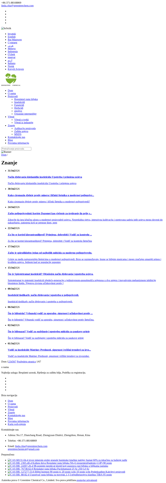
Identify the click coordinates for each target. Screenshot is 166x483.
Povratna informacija (18, 143)
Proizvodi (13, 96)
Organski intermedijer (25, 113)
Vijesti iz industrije (23, 122)
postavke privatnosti (87, 480)
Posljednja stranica (26, 361)
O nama (12, 93)
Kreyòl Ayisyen (16, 69)
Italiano (11, 63)
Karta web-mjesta (17, 424)
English (12, 36)
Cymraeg (12, 42)
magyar (11, 57)
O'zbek (11, 54)
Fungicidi (19, 105)
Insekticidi (19, 102)
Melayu (12, 48)
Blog (10, 140)
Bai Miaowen (15, 39)
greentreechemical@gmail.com (23, 449)
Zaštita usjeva (21, 131)
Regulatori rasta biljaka (26, 99)
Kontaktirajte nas (16, 137)
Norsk (11, 66)
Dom (10, 90)
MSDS (17, 134)
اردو (10, 60)
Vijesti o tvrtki (21, 119)
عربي (11, 45)
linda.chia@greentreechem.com (17, 5)
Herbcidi (18, 108)
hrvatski (12, 33)
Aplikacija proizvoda (25, 128)
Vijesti (11, 116)
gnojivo (18, 110)
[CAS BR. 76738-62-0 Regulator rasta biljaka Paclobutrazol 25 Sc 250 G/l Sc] (48, 468)
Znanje (11, 125)
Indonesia (13, 51)
